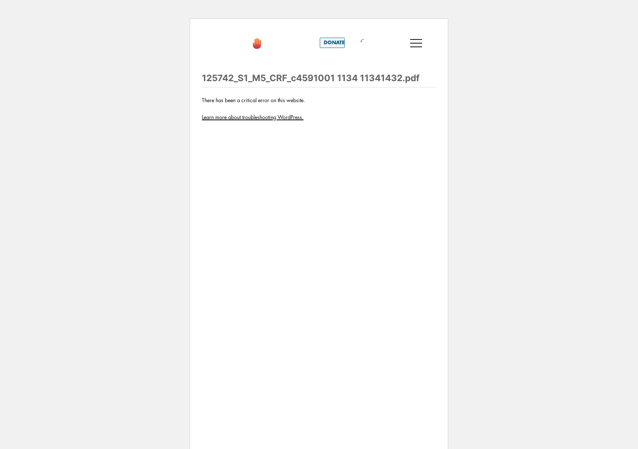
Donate (334, 42)
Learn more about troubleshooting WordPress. (252, 117)
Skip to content (229, 29)
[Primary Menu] (416, 43)
